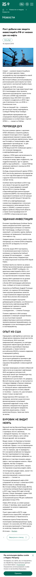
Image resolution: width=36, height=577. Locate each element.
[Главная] (3, 9)
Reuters (14, 531)
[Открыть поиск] (27, 4)
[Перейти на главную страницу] (6, 4)
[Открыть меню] (32, 4)
